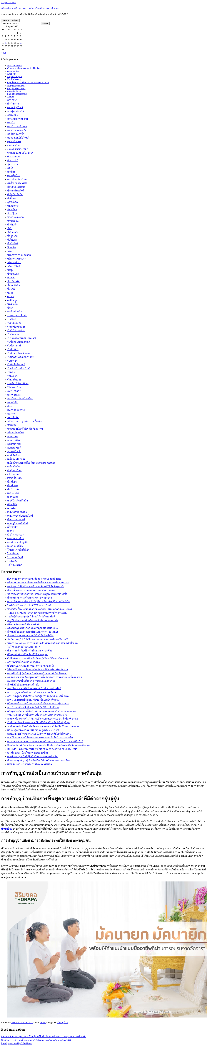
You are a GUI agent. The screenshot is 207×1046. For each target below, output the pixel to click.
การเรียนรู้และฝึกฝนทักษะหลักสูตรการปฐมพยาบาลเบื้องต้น (38, 696)
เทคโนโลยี (13, 493)
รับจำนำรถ (13, 334)
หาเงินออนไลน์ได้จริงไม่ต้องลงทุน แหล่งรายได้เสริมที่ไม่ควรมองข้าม (43, 726)
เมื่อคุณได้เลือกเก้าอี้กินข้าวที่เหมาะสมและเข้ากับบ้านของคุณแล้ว (41, 711)
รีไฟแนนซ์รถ (14, 387)
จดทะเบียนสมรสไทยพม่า (20, 153)
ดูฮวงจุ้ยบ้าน (13, 175)
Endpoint (11, 73)
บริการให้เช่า (14, 266)
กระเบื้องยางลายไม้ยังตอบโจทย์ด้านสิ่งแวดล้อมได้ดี (34, 688)
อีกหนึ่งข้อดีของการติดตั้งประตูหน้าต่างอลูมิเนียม (33, 631)
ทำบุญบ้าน (12, 221)
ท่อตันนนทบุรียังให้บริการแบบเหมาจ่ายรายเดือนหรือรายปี (37, 639)
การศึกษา (12, 100)
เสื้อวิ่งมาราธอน (15, 534)
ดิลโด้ (10, 168)
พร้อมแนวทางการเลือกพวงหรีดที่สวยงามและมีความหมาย (38, 582)
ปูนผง (10, 292)
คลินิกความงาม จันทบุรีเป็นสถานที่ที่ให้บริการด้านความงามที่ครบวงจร (44, 677)
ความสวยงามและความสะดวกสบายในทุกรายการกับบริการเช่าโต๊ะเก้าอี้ (45, 741)
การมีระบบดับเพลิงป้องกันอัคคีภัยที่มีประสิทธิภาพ (33, 707)
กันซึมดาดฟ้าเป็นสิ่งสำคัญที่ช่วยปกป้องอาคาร (31, 681)
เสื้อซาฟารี (12, 527)
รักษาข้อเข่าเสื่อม (16, 326)
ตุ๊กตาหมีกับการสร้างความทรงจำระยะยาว (29, 597)
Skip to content (8, 2)
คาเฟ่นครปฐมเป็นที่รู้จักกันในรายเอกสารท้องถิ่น (32, 756)
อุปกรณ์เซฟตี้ (14, 447)
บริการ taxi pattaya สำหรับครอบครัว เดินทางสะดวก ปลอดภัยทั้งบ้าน (42, 643)
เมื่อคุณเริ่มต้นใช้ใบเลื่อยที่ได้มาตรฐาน (27, 654)
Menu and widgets (10, 20)
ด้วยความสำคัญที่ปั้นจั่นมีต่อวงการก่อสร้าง (29, 650)
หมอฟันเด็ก (13, 417)
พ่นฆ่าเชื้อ (12, 304)
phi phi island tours (16, 88)
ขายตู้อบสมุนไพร (16, 111)
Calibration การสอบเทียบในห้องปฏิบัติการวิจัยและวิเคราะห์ (37, 658)
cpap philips (13, 71)
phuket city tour (14, 91)
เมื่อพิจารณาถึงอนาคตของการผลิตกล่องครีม (31, 665)
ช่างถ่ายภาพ (13, 156)
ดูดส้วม (11, 171)
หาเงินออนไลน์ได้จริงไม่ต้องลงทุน (25, 429)
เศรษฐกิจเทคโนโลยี (17, 523)
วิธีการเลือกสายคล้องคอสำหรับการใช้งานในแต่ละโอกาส (37, 669)
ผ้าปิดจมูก (13, 300)
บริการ (10, 251)
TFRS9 (10, 96)
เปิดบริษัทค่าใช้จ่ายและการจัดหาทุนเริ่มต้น (29, 764)
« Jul (3, 52)
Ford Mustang (14, 79)
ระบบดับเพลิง (14, 323)
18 (6, 43)
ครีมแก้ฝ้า (12, 115)
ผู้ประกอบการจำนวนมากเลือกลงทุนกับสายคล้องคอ (34, 579)
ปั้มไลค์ (11, 289)
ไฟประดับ (12, 561)
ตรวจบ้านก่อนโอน (17, 179)
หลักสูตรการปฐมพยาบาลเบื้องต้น (24, 421)
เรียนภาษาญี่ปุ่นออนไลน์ (20, 515)
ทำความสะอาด (15, 217)
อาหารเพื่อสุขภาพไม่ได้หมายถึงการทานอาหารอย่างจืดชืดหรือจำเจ (42, 718)
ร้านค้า (11, 372)
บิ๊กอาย (11, 277)
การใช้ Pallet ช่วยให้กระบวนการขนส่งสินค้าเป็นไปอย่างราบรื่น (40, 737)
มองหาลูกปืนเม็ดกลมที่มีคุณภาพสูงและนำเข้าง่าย (33, 730)
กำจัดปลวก (13, 103)
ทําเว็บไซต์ (12, 243)
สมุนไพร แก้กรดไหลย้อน (20, 398)
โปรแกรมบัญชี (15, 557)
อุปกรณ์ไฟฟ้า (14, 451)
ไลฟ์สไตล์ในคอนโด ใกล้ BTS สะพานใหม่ (29, 605)
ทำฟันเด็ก (12, 224)
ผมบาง (10, 296)
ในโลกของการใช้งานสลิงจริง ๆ (23, 647)
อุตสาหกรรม (14, 444)
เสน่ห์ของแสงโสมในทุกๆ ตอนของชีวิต (27, 752)
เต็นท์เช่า (12, 481)
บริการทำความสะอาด (19, 255)
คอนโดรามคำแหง (17, 126)
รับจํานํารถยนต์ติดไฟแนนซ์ (21, 338)
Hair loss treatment (16, 85)
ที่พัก (9, 228)
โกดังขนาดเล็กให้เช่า (18, 549)
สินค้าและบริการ (16, 410)
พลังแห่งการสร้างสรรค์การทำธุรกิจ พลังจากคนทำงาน (29, 8)
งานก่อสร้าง (13, 145)
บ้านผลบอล (13, 274)
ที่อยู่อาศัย (12, 236)
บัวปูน (10, 270)
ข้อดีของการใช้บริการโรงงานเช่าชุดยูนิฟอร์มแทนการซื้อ (37, 594)
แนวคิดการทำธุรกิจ (17, 542)
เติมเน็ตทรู (12, 485)
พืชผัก (10, 308)
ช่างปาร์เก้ (12, 160)
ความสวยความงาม (17, 118)
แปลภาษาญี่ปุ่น (15, 546)
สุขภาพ (11, 413)
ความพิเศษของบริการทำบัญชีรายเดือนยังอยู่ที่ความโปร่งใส (38, 601)
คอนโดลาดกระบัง (16, 130)
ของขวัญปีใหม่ (15, 107)
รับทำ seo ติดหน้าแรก (18, 353)
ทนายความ (13, 205)
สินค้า (10, 406)
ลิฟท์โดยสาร (14, 391)
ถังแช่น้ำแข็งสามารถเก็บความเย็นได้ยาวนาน (31, 590)
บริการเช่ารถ (14, 262)
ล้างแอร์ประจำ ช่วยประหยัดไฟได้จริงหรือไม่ (30, 635)
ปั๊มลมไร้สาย (13, 285)
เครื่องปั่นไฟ (13, 466)
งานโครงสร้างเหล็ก (17, 149)
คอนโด (11, 122)
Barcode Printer (14, 65)
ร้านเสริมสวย (14, 379)
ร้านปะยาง (12, 376)
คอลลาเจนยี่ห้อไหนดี (18, 137)
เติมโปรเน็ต (13, 489)
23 (21, 43)
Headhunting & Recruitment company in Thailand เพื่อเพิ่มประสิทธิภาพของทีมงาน (48, 745)
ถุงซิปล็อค (12, 202)
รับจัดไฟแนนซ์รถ (16, 330)
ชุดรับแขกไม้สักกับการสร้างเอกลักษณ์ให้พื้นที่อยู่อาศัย (35, 586)
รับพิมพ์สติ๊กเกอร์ (16, 364)
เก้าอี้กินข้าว (13, 455)
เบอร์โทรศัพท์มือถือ (17, 500)
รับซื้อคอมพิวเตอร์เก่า (18, 342)
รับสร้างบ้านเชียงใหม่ (18, 368)
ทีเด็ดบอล (12, 239)
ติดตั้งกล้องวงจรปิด (17, 183)
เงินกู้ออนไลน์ (14, 470)
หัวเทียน (11, 425)
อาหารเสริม (13, 440)
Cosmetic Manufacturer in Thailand (24, 68)
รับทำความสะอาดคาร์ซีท (20, 357)
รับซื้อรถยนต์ (14, 345)
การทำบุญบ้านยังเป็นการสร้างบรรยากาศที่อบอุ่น (32, 692)
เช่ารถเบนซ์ (13, 474)
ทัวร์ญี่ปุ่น (12, 213)
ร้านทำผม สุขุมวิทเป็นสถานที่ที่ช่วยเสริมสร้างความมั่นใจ (37, 715)
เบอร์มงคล (12, 497)
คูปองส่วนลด (14, 141)
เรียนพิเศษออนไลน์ (17, 512)
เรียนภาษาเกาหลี (16, 519)
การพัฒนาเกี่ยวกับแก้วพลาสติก (23, 662)
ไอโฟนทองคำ (14, 565)
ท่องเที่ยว (12, 209)
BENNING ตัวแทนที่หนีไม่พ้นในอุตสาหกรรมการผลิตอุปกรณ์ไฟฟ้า (42, 749)
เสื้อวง (10, 531)
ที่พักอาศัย (12, 232)
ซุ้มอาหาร (12, 164)
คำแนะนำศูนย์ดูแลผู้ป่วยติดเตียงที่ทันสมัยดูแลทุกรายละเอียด (38, 760)
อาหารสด (12, 436)
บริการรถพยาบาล (16, 258)
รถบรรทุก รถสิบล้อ (17, 315)
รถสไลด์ (11, 319)
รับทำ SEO (12, 349)
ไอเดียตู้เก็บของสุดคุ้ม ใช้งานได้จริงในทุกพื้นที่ (31, 616)
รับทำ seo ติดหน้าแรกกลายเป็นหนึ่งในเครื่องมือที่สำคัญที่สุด (38, 722)
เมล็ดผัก (11, 508)
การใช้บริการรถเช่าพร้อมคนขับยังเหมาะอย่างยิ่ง (32, 620)
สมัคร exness (13, 394)
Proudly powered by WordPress (16, 1043)
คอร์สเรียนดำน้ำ (15, 134)
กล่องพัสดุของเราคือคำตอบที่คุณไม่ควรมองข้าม (32, 628)
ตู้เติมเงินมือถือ (15, 194)
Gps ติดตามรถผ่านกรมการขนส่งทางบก (28, 82)
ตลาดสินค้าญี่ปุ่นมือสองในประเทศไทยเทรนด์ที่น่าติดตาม (37, 673)
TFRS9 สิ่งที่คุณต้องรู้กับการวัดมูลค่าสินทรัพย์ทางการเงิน (37, 613)
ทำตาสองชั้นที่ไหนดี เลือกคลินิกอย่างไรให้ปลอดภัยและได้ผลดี (39, 609)
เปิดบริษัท (12, 504)
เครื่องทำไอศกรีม (16, 459)
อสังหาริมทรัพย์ (15, 432)
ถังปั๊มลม (11, 198)
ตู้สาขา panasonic (16, 187)
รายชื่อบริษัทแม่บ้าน (17, 383)
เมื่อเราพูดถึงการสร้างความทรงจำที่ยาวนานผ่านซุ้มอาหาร (38, 703)
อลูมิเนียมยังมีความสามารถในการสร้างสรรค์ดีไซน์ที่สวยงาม (39, 734)
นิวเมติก (11, 247)
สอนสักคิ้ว (12, 402)
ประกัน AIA (13, 281)
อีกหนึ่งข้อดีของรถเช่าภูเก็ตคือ (23, 684)
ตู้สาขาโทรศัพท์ (15, 190)
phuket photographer (17, 94)
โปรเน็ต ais (13, 553)
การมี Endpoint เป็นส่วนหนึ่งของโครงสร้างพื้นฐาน (33, 699)
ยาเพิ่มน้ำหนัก (14, 311)
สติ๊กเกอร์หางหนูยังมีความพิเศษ (23, 624)
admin (43, 1022)
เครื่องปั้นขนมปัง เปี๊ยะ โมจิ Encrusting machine (31, 463)
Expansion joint (14, 76)
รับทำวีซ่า (12, 360)
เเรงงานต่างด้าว (15, 538)
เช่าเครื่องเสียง (14, 478)
